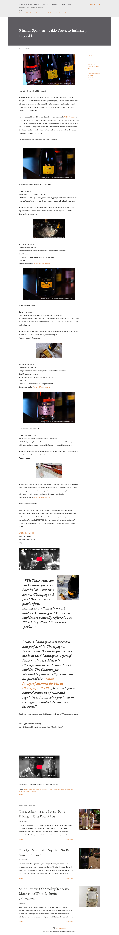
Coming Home (91, 64)
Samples (58, 13)
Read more (69, 839)
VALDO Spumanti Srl (26, 533)
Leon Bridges (91, 71)
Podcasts (67, 13)
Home (20, 13)
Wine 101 (28, 13)
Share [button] (90, 55)
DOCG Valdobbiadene (93, 66)
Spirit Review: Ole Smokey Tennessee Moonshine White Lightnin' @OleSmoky (44, 893)
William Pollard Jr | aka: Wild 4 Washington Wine (45, 4)
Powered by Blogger (60, 928)
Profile (38, 13)
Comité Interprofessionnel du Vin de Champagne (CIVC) (42, 683)
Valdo (89, 80)
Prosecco (90, 75)
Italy (89, 68)
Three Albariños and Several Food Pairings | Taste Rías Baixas (42, 813)
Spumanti (90, 77)
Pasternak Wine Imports (41, 264)
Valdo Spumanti (70, 117)
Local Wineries (48, 13)
